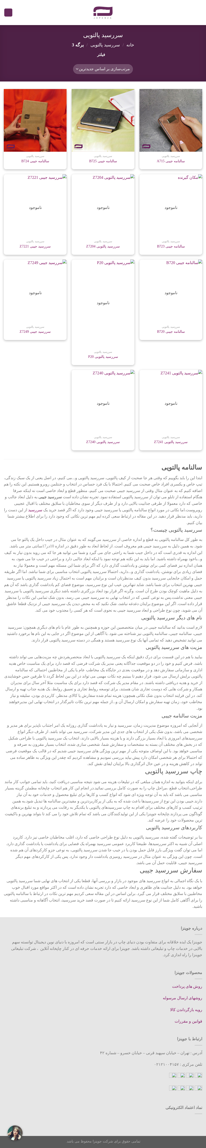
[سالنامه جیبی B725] (103, 120)
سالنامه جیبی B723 (171, 246)
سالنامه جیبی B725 (103, 161)
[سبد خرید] (8, 13)
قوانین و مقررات (188, 1021)
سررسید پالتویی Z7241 (171, 442)
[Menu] (199, 12)
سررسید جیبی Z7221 (35, 246)
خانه (130, 44)
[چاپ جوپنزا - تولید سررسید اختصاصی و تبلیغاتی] (103, 12)
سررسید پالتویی (105, 44)
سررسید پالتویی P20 (103, 357)
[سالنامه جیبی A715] (170, 120)
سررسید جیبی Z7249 (35, 332)
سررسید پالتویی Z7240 (103, 442)
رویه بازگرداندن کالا (186, 1010)
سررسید (35, 510)
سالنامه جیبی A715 (171, 161)
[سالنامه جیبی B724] (35, 120)
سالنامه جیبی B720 (171, 332)
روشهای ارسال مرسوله (182, 998)
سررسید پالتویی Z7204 (103, 246)
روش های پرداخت (187, 986)
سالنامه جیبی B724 (35, 161)
